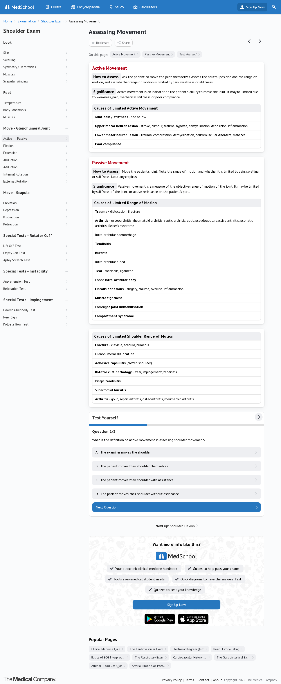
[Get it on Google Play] (159, 619)
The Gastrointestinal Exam (234, 657)
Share (126, 43)
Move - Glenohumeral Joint (26, 128)
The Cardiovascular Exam (146, 649)
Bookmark (102, 43)
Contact (203, 680)
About (217, 680)
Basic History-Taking (226, 649)
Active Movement (123, 54)
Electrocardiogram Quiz (188, 649)
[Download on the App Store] (193, 619)
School (22, 7)
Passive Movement (157, 54)
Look (7, 42)
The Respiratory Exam (149, 657)
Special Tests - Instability (25, 271)
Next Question (106, 507)
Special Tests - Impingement (28, 299)
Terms (189, 680)
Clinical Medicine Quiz (105, 649)
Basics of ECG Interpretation (109, 657)
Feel (7, 92)
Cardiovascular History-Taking (192, 657)
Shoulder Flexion (175, 526)
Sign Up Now (255, 7)
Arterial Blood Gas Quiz (106, 666)
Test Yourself (188, 54)
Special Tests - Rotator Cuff (27, 235)
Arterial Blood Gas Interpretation (151, 666)
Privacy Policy (172, 680)
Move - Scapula (16, 192)
